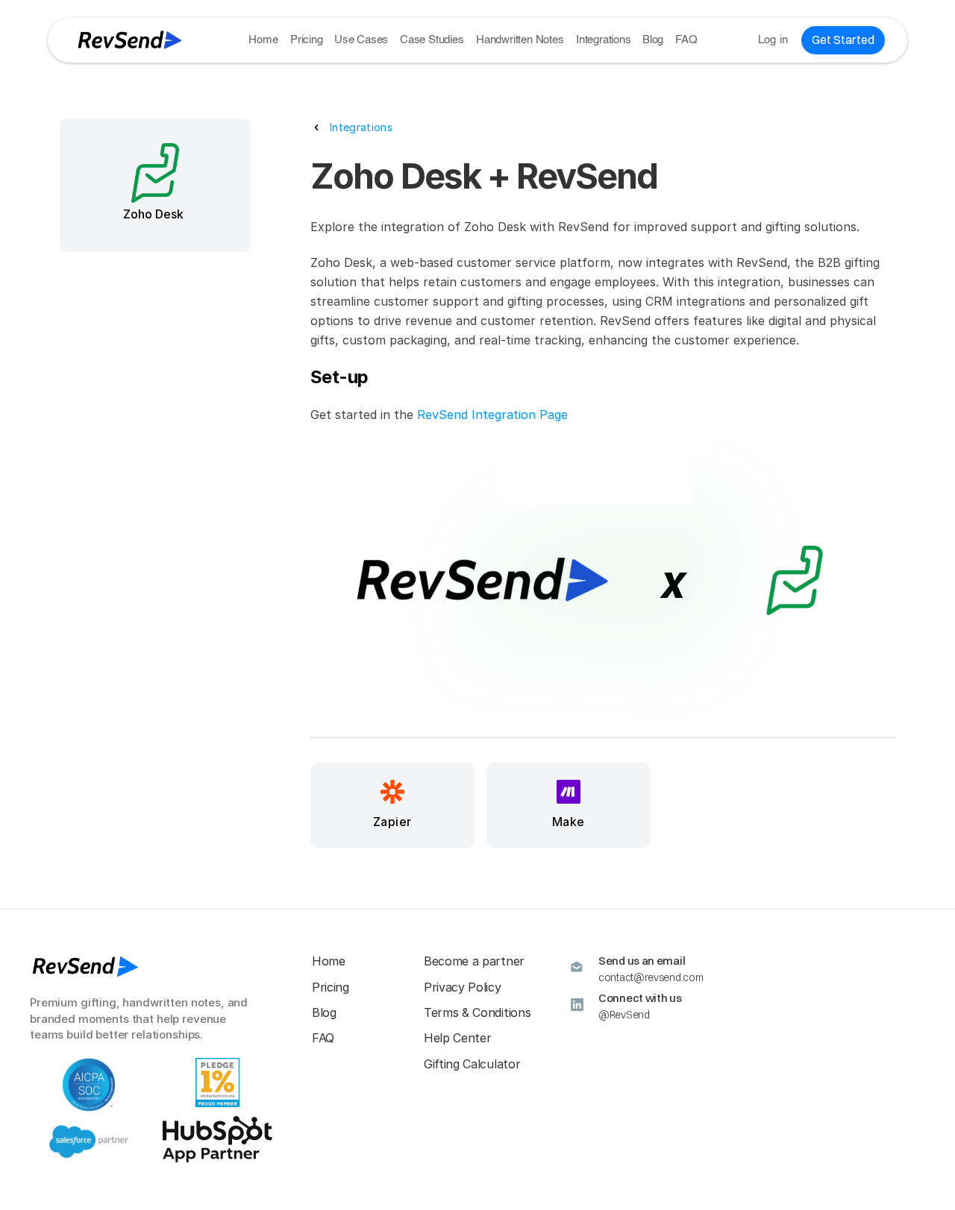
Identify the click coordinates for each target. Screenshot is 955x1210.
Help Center (457, 1037)
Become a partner (474, 961)
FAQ (686, 39)
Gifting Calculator (472, 1063)
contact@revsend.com (650, 977)
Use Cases (361, 39)
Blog (652, 39)
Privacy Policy (462, 987)
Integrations (603, 39)
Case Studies (432, 39)
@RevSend (624, 1014)
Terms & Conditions (477, 1012)
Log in (773, 39)
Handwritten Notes (520, 39)
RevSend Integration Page (492, 414)
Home (263, 39)
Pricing (306, 39)
